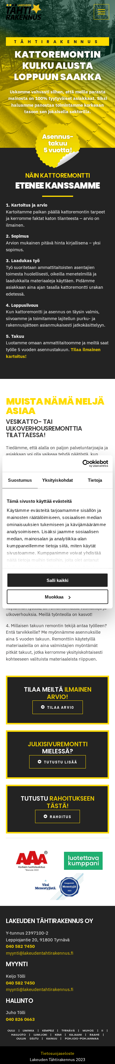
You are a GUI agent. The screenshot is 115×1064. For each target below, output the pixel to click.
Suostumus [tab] (20, 479)
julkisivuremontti (58, 744)
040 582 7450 (20, 946)
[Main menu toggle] (101, 12)
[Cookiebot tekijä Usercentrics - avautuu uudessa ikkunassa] (82, 464)
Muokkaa (54, 596)
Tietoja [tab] (95, 479)
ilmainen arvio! (69, 693)
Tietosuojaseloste (57, 1053)
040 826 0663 (20, 1019)
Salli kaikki (57, 580)
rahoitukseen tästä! (71, 802)
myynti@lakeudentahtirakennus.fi (39, 953)
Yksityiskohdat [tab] (57, 479)
